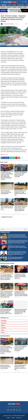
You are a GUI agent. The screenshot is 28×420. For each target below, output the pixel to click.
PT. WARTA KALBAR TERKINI (18, 415)
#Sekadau (6, 154)
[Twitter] (11, 158)
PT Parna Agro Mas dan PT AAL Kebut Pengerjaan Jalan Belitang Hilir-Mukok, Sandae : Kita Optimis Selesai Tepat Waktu (17, 236)
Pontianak (3, 7)
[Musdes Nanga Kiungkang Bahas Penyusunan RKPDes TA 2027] (3, 259)
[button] (1, 2)
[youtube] (14, 410)
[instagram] (17, 410)
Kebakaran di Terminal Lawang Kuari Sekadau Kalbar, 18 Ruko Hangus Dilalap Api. (17, 247)
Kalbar (9, 5)
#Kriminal (3, 327)
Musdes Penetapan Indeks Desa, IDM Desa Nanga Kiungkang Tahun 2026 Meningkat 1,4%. (21, 311)
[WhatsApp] (14, 158)
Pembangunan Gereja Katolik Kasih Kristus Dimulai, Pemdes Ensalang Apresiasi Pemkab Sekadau (21, 293)
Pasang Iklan (18, 417)
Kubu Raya (8, 7)
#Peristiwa (3, 323)
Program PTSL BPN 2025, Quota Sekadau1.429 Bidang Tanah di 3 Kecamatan (21, 174)
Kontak (12, 417)
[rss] (20, 410)
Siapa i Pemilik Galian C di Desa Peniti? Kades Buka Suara (7, 208)
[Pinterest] (16, 158)
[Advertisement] (14, 387)
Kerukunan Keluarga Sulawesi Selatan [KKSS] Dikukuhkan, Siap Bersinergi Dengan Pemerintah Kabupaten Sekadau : (7, 176)
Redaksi (8, 417)
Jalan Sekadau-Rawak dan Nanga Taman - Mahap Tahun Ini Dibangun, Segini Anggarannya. (21, 208)
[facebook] (8, 410)
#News (2, 330)
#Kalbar (3, 325)
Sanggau (20, 7)
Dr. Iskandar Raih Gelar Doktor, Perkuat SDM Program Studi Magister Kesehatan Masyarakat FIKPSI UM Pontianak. (17, 253)
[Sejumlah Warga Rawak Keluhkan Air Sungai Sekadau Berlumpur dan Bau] (21, 186)
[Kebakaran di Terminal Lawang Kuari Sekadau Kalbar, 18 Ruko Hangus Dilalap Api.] (3, 247)
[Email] (19, 158)
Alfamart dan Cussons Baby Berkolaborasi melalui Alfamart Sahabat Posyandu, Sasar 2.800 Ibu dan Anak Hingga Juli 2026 (18, 241)
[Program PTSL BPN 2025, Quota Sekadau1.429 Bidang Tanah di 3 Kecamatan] (21, 167)
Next (25, 229)
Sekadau (14, 7)
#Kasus (3, 332)
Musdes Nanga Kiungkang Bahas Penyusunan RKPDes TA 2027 (15, 258)
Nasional (14, 5)
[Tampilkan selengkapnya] (21, 158)
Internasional (21, 5)
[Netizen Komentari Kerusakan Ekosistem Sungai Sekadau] (7, 186)
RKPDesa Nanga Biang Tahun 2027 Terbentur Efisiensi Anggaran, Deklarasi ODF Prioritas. (6, 311)
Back (3, 229)
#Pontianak (3, 320)
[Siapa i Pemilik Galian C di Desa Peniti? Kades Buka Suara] (7, 201)
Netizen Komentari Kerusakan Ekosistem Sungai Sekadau (6, 192)
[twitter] (11, 410)
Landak (25, 7)
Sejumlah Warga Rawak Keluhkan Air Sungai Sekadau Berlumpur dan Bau (20, 192)
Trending (3, 5)
